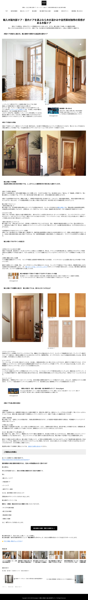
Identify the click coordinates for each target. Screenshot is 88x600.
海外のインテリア (17, 570)
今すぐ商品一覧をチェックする (12, 541)
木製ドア (9, 570)
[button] (83, 557)
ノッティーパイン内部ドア (16, 109)
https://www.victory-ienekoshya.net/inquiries (15, 459)
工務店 (5, 570)
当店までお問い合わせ (34, 446)
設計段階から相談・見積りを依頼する (43, 528)
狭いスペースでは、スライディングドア (36, 267)
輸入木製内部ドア (25, 570)
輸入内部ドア (6, 567)
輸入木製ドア (61, 207)
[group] (9, 557)
